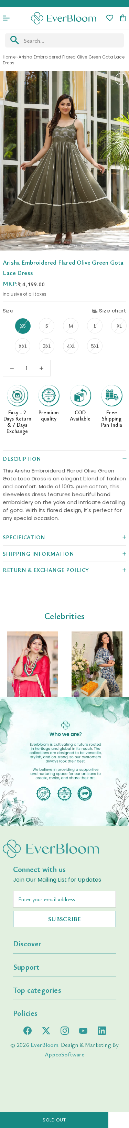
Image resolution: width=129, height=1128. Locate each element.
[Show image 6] (82, 246)
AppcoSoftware (64, 1054)
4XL (71, 346)
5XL (95, 346)
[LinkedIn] (102, 1030)
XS (23, 325)
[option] (32, 663)
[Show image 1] (46, 246)
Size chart (112, 310)
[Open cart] (122, 18)
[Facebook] (27, 1030)
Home (9, 57)
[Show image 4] (68, 246)
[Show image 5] (75, 246)
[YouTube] (83, 1031)
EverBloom (44, 1045)
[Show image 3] (61, 246)
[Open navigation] (6, 18)
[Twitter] (46, 1030)
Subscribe (64, 919)
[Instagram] (65, 1030)
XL (119, 325)
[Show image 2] (53, 246)
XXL (23, 346)
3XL (47, 346)
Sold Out (54, 1120)
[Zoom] (121, 79)
